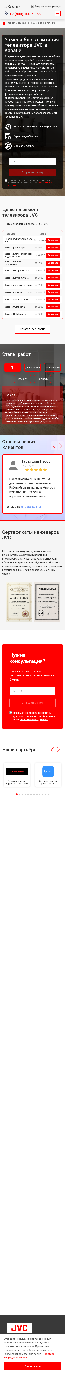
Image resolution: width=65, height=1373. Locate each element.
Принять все (33, 1366)
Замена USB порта (15, 307)
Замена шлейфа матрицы (19, 292)
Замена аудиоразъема (17, 299)
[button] (54, 446)
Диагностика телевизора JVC (18, 240)
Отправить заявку (32, 172)
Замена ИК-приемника (17, 270)
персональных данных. (34, 719)
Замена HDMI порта (15, 314)
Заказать (53, 240)
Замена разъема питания (18, 285)
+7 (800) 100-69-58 (25, 14)
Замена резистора (15, 247)
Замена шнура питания (17, 277)
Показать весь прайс (32, 329)
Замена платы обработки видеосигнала (19, 255)
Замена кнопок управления (13, 263)
